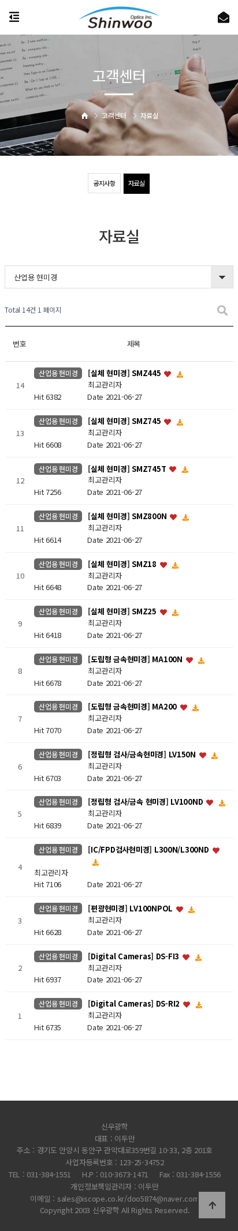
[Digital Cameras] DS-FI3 (134, 956)
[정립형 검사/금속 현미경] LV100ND (146, 802)
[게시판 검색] (222, 310)
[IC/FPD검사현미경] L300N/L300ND (149, 849)
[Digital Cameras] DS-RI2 (135, 1004)
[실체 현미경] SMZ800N (128, 516)
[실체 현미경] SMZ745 (125, 420)
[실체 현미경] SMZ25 (123, 611)
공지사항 (104, 182)
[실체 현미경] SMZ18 (123, 563)
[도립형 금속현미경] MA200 (133, 706)
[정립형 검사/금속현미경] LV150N (143, 754)
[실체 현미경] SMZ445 (125, 373)
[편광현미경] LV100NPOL (131, 908)
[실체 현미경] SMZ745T (128, 468)
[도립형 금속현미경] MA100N (136, 659)
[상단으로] (212, 1205)
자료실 (136, 182)
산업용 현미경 (58, 373)
